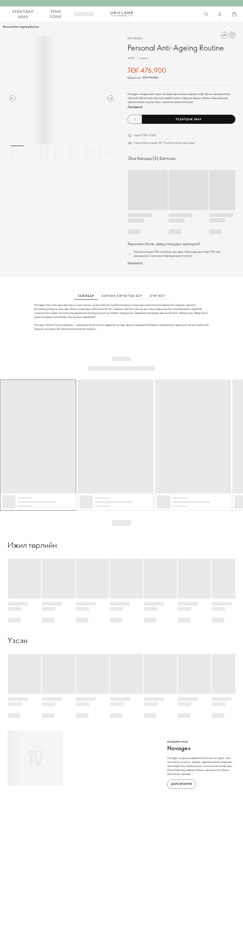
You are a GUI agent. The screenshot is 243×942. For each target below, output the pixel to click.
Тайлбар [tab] (86, 296)
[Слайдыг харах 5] (76, 152)
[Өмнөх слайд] (12, 98)
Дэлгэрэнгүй (135, 106)
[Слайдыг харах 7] (106, 152)
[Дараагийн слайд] (110, 98)
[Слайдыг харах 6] (91, 152)
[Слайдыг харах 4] (61, 152)
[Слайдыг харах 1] (17, 152)
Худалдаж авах (188, 119)
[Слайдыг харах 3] (46, 152)
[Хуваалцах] (224, 35)
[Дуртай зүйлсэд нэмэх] (232, 35)
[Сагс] (234, 14)
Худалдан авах (23, 14)
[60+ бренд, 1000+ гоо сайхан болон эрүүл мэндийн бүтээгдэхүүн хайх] (206, 14)
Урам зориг (55, 14)
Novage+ (136, 38)
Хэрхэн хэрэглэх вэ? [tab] (122, 296)
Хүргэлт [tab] (157, 296)
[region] (61, 90)
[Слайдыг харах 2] (32, 152)
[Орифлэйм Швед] (121, 13)
